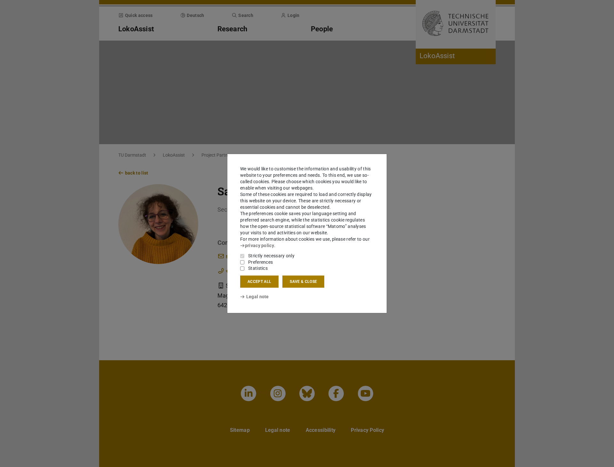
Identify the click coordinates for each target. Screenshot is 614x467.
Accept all (259, 281)
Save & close (303, 281)
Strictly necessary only (271, 255)
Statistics (258, 268)
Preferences (260, 262)
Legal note (257, 296)
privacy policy (259, 245)
